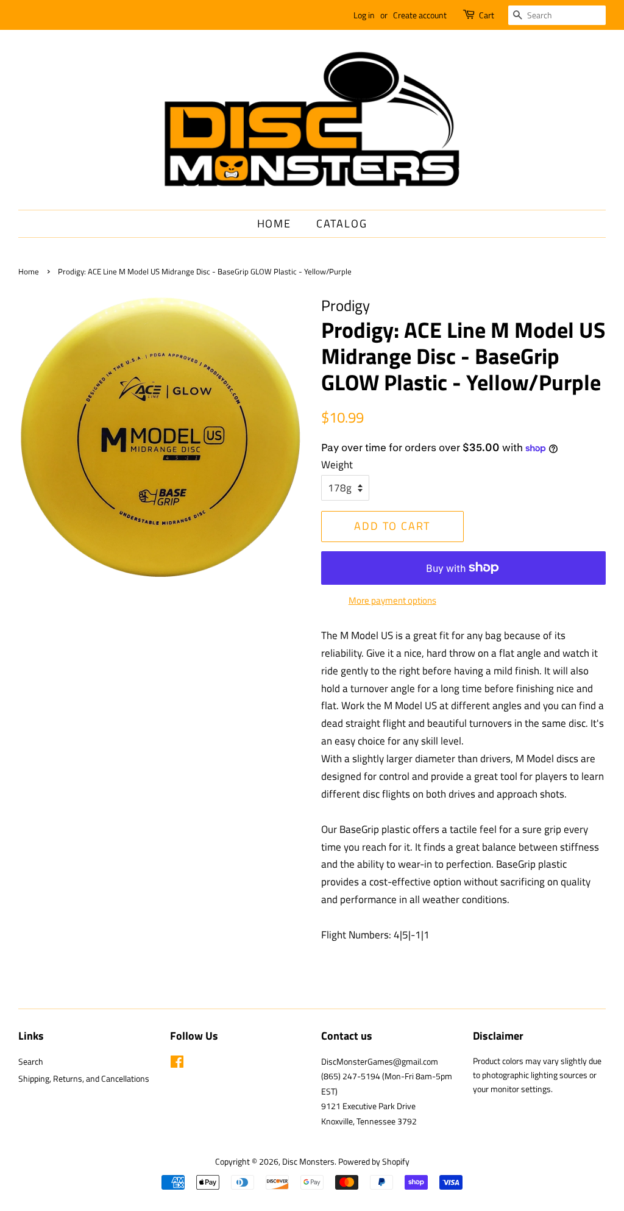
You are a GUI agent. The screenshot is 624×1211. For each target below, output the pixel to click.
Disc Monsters (308, 1161)
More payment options (392, 600)
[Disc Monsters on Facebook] (177, 1064)
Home (274, 223)
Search (30, 1061)
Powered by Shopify (374, 1161)
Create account (420, 15)
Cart (486, 15)
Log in (364, 15)
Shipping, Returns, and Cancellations (83, 1078)
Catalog (341, 223)
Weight (337, 465)
